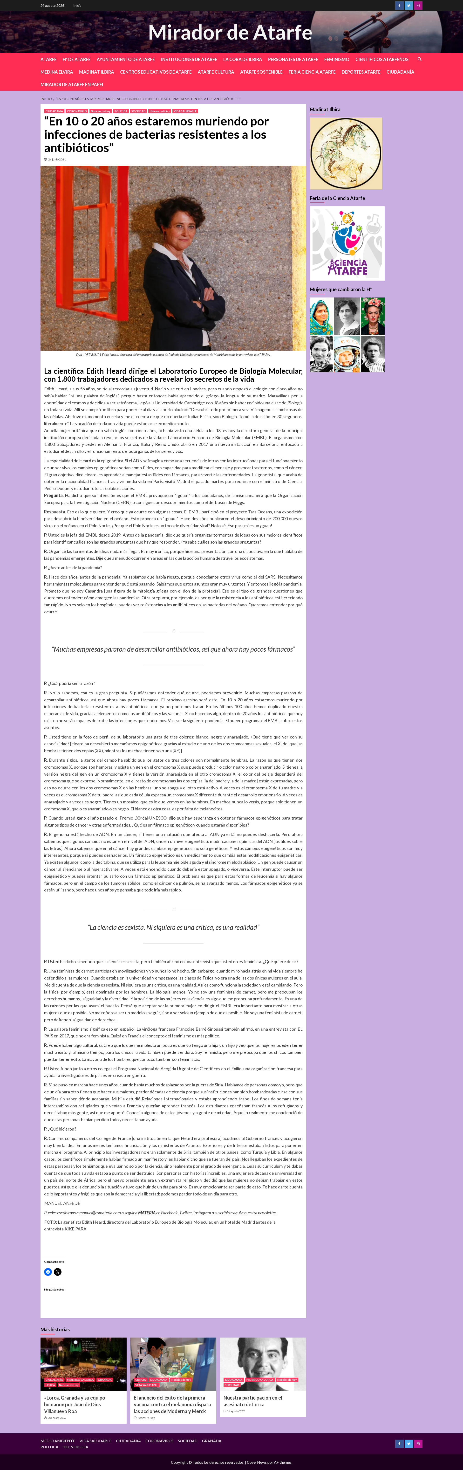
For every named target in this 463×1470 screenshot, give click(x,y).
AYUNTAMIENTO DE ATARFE (126, 59)
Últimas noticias (160, 111)
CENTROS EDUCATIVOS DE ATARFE (156, 72)
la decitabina (103, 862)
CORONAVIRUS (77, 111)
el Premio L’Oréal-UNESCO (141, 818)
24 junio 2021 (57, 159)
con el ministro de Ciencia (277, 481)
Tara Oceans (260, 511)
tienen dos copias (77, 750)
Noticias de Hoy (100, 111)
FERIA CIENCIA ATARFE (312, 72)
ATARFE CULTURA (216, 72)
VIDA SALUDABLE (185, 111)
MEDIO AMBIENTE (58, 1440)
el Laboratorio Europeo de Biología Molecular (207, 437)
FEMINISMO (336, 59)
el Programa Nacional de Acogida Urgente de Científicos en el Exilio (177, 1068)
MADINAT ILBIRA (96, 72)
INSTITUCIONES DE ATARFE (189, 59)
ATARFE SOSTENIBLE (261, 72)
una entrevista (199, 961)
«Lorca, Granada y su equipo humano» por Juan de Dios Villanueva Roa (74, 1404)
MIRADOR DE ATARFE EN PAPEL (72, 84)
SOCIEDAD (138, 111)
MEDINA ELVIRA (57, 72)
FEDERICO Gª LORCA (80, 1379)
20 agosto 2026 (57, 1417)
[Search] (420, 59)
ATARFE (49, 59)
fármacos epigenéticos (258, 818)
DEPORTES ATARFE (361, 72)
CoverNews (257, 1462)
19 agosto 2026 (236, 1411)
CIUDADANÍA (400, 72)
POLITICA (121, 111)
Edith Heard (56, 388)
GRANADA (105, 1379)
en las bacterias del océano (221, 604)
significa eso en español (112, 1029)
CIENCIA (140, 1379)
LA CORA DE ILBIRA (242, 59)
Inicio (77, 5)
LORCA (50, 1385)
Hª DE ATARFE (77, 59)
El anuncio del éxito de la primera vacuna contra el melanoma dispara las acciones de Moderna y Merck (172, 1404)
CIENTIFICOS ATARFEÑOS (382, 59)
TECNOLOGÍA (75, 1446)
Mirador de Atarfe (230, 32)
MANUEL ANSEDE (62, 1203)
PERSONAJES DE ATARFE (293, 59)
